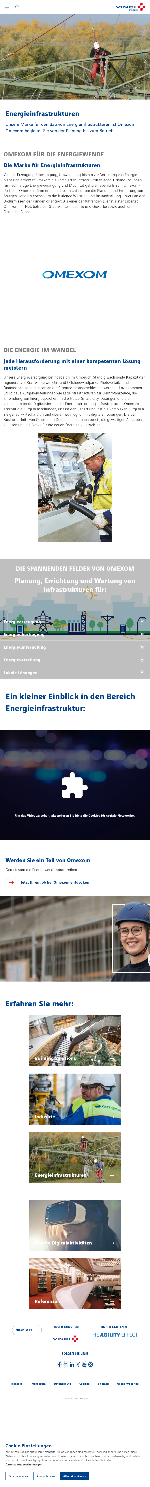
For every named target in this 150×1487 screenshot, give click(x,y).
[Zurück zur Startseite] (85, 7)
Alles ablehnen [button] (45, 1476)
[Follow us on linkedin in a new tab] (72, 1364)
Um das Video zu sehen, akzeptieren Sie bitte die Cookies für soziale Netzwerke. (75, 815)
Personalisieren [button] (18, 1476)
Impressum (38, 1383)
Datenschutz (62, 1383)
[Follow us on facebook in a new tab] (59, 1364)
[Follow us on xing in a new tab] (78, 1364)
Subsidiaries (24, 1330)
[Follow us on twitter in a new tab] (65, 1364)
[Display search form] (17, 6)
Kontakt (16, 1383)
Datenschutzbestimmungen (23, 1464)
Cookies (84, 1383)
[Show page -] (75, 274)
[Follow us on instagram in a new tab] (90, 1364)
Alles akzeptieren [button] (74, 1476)
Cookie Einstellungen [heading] (28, 1445)
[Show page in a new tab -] (65, 1343)
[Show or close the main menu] (7, 7)
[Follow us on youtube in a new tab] (84, 1364)
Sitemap (103, 1383)
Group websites (128, 1383)
